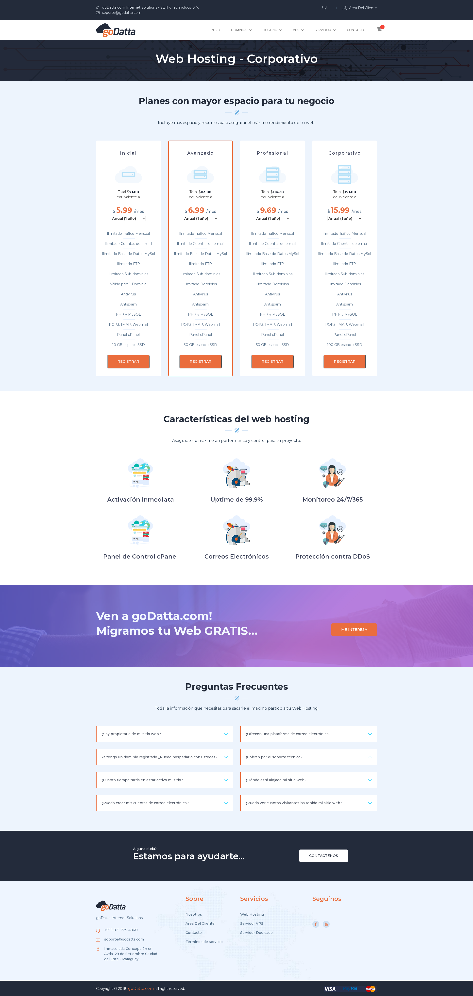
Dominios (239, 30)
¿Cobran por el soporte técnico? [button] (274, 757)
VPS (296, 30)
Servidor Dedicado (256, 932)
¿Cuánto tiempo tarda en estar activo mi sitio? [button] (142, 780)
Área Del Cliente (200, 923)
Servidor (323, 30)
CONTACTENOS (323, 855)
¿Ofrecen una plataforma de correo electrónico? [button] (288, 734)
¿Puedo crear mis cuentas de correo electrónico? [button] (145, 803)
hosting (270, 30)
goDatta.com (141, 988)
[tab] (165, 734)
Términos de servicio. (204, 942)
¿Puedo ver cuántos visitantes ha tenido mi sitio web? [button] (294, 803)
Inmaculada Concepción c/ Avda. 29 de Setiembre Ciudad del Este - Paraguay (130, 953)
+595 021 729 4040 (121, 930)
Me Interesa (354, 629)
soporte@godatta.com (121, 12)
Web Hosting (252, 914)
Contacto (356, 30)
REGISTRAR (128, 361)
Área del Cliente (363, 8)
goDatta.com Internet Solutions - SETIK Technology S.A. (150, 7)
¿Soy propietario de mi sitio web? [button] (131, 734)
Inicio (215, 30)
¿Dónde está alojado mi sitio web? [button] (276, 780)
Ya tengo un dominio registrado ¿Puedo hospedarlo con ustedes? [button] (159, 757)
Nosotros (194, 914)
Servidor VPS (251, 923)
